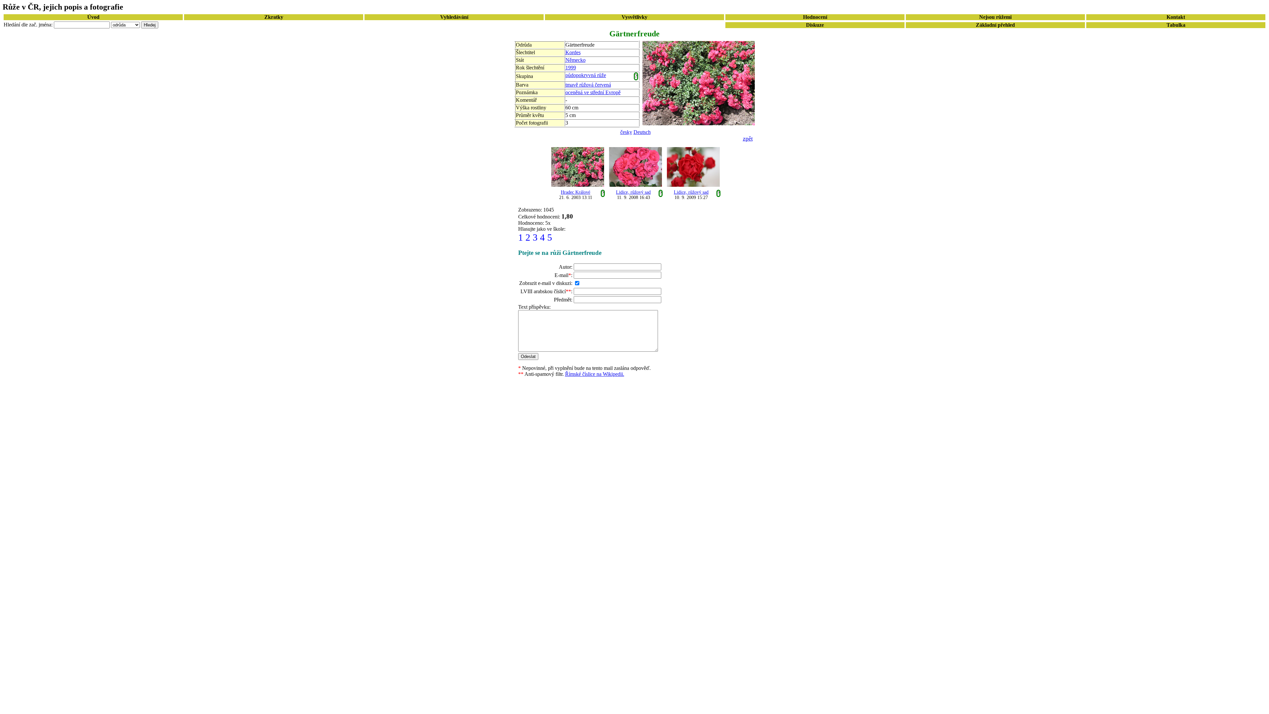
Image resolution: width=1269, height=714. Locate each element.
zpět (748, 138)
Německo (575, 60)
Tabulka (1176, 25)
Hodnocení (815, 17)
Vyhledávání (454, 17)
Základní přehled (995, 25)
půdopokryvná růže (585, 75)
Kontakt (1176, 17)
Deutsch (642, 132)
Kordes (573, 52)
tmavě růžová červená (588, 85)
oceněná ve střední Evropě (593, 92)
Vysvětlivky (634, 17)
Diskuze (815, 25)
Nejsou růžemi (995, 17)
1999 (570, 67)
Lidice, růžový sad (633, 192)
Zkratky (273, 17)
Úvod (93, 17)
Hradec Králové (575, 192)
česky (626, 132)
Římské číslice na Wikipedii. (594, 374)
